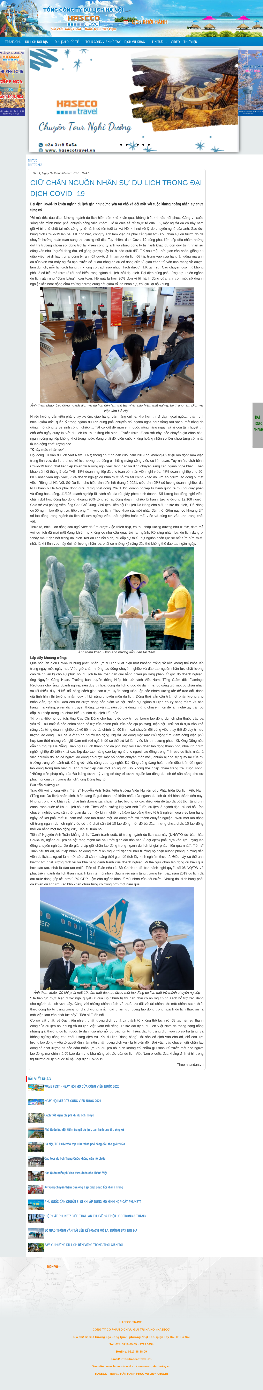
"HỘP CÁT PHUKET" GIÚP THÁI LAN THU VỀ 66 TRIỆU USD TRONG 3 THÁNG (95, 1216)
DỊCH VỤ (52, 1267)
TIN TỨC (32, 160)
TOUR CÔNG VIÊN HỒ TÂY (103, 42)
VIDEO (175, 42)
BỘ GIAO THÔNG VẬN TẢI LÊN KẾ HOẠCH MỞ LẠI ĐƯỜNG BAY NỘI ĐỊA (90, 1230)
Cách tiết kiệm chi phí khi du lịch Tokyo (69, 1115)
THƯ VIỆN (190, 42)
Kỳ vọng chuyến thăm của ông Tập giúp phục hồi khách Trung (83, 1187)
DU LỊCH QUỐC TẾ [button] (67, 42)
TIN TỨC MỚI (35, 164)
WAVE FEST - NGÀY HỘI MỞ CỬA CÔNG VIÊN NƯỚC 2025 (81, 1086)
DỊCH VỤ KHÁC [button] (134, 42)
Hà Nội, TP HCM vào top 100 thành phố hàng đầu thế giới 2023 (84, 1144)
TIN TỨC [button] (158, 42)
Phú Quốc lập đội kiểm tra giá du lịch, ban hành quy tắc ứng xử (84, 1130)
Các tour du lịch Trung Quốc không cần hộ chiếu (74, 1158)
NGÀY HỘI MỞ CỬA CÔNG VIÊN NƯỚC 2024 (72, 1101)
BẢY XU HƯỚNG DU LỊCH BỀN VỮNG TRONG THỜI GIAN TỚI (83, 1245)
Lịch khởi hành (149, 22)
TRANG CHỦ (13, 42)
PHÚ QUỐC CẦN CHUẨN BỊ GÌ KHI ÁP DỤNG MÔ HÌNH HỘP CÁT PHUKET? (92, 1202)
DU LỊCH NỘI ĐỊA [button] (36, 42)
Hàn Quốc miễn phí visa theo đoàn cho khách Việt (75, 1173)
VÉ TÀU (53, 1278)
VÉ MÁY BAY (52, 1273)
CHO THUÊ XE (52, 1284)
